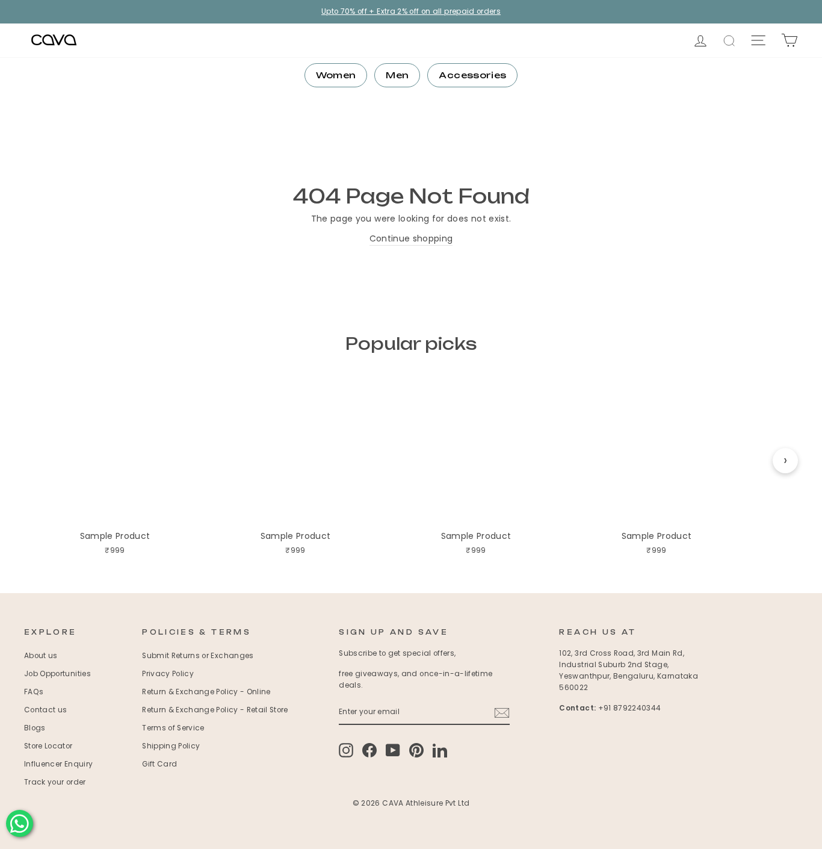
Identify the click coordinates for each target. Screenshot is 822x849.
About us (41, 656)
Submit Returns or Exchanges (197, 656)
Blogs (35, 728)
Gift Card (159, 764)
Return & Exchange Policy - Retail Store (215, 710)
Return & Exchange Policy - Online (206, 692)
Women (336, 75)
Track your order (55, 782)
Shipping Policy (171, 746)
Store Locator (48, 746)
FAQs (33, 692)
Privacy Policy (168, 674)
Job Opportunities (57, 674)
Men (397, 75)
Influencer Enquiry (58, 764)
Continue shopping (411, 238)
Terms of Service (173, 728)
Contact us (45, 710)
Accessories (472, 75)
